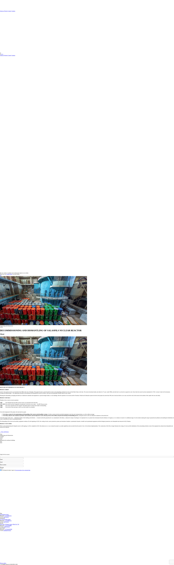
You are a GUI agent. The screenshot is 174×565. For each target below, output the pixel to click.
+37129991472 (8, 515)
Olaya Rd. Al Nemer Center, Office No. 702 (9, 524)
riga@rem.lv (6, 517)
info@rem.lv (6, 521)
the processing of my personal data (22, 470)
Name (1, 459)
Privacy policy (3, 563)
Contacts (13, 11)
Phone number (3, 464)
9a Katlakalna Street (4, 514)
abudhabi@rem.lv (7, 530)
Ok (0, 275)
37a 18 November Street (5, 519)
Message (2, 467)
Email (1, 462)
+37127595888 (8, 525)
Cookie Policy (9, 274)
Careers (9, 11)
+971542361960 (8, 529)
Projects (6, 11)
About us (2, 11)
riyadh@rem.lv (6, 526)
